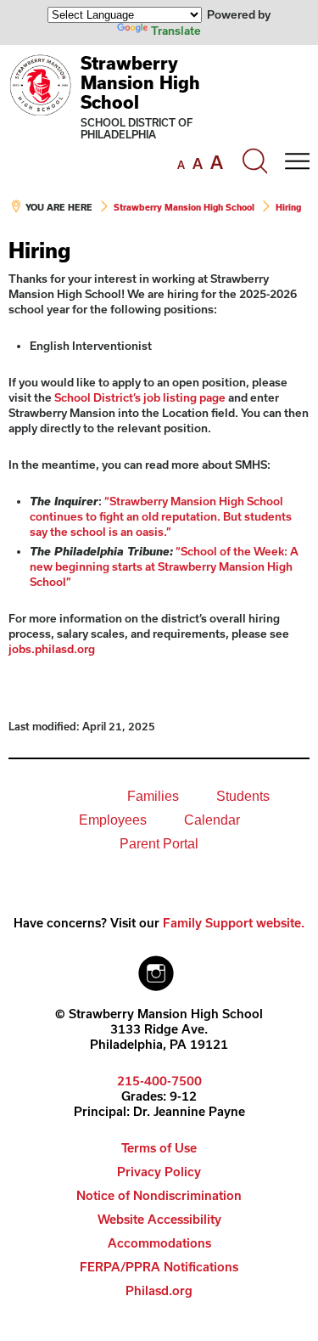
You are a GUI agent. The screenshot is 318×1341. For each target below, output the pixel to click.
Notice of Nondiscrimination (159, 1195)
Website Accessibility (159, 1219)
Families (153, 796)
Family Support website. (233, 923)
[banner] (159, 142)
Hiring (288, 207)
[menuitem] (51, 797)
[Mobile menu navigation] (297, 161)
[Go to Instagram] (156, 969)
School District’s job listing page (140, 397)
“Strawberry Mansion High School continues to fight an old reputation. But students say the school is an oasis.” (161, 516)
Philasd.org (159, 1290)
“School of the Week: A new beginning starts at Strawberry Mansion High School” (164, 566)
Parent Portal (159, 844)
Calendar (212, 820)
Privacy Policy (159, 1171)
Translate (176, 30)
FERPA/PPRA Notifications (159, 1266)
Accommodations (159, 1243)
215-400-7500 (159, 1080)
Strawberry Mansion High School (140, 82)
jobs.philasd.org (51, 649)
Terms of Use (159, 1148)
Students (243, 796)
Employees (113, 820)
